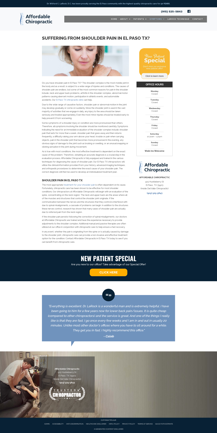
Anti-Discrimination (74, 424)
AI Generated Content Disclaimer (108, 429)
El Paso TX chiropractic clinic (69, 100)
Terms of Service (145, 424)
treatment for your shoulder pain (79, 185)
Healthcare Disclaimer (96, 424)
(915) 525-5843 (171, 11)
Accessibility (58, 424)
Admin (47, 424)
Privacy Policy (128, 424)
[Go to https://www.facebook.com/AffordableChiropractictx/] (189, 12)
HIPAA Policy (114, 424)
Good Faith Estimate (164, 424)
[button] (108, 272)
